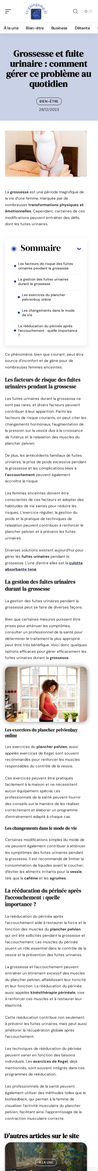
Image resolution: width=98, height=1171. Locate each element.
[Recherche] (75, 11)
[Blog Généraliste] (36, 11)
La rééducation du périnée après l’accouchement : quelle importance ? (47, 330)
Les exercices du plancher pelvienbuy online (43, 297)
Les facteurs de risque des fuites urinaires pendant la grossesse (45, 265)
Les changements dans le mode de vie (48, 312)
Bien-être (49, 101)
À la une (46, 1162)
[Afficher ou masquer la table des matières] (71, 249)
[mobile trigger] (9, 11)
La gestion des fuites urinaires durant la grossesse (43, 281)
